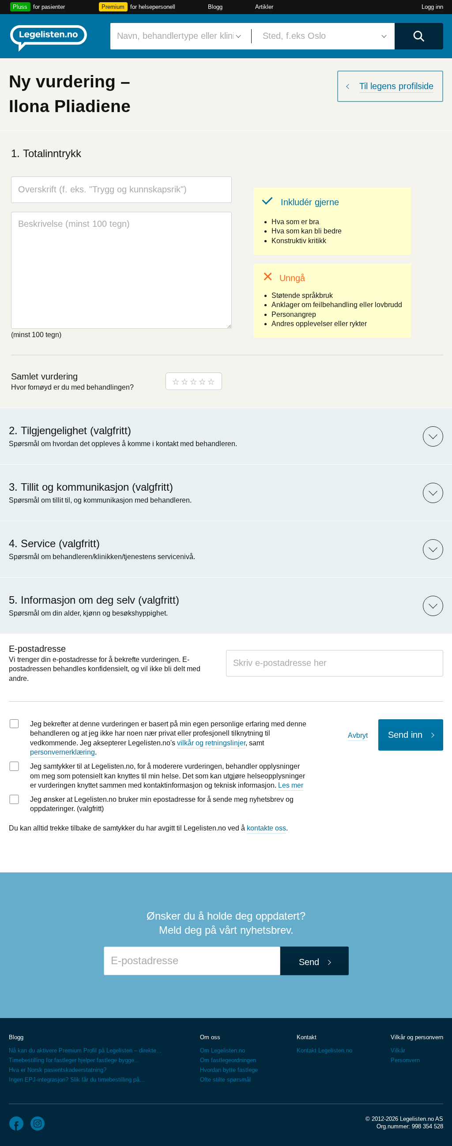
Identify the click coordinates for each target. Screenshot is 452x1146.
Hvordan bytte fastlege (229, 1070)
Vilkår (398, 1050)
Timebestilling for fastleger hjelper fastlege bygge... (74, 1060)
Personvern (405, 1060)
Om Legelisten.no (222, 1050)
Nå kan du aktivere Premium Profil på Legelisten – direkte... (85, 1050)
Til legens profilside (396, 86)
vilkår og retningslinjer (211, 743)
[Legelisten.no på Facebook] (16, 1123)
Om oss (210, 1037)
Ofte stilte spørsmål (225, 1079)
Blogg (215, 7)
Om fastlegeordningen (228, 1060)
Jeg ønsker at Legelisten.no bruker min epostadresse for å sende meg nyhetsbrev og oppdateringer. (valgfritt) (162, 804)
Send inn (405, 735)
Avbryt (358, 735)
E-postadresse (37, 649)
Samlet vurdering (44, 376)
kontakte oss (266, 828)
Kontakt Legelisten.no (324, 1050)
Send (309, 962)
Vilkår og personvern (417, 1037)
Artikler (264, 7)
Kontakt (306, 1037)
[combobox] (177, 36)
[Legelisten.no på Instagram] (37, 1123)
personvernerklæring (62, 752)
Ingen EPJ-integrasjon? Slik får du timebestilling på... (77, 1079)
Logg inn (432, 7)
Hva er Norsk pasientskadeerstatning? (57, 1070)
